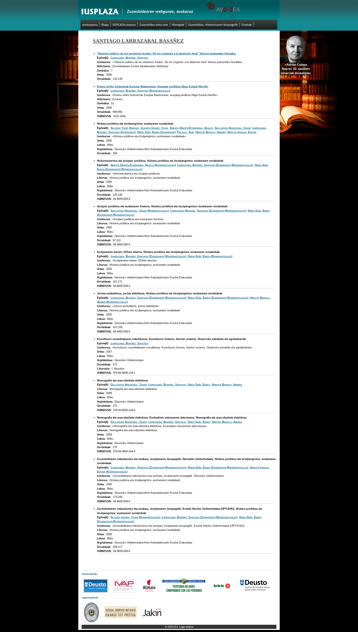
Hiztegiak (178, 25)
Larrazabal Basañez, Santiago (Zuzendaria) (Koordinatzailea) (215, 165)
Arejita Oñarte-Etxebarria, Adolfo (191, 128)
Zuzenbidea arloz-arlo (153, 25)
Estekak (247, 25)
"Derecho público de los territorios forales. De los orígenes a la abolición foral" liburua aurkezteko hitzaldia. (166, 53)
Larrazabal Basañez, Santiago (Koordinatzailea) (140, 90)
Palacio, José (185, 132)
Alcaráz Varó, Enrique (125, 128)
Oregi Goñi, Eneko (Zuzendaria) (156, 132)
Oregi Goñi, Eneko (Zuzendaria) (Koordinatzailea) (218, 297)
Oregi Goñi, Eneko (199, 384)
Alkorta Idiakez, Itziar (154, 128)
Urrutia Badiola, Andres (210, 132)
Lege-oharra (186, 627)
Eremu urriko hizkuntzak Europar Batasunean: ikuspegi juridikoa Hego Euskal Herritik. (152, 86)
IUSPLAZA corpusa (123, 25)
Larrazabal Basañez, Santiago (129, 57)
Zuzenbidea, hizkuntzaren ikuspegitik (213, 25)
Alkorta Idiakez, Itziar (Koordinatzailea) (135, 517)
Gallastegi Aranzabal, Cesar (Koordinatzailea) (140, 210)
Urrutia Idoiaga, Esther (241, 132)
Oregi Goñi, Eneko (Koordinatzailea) (210, 256)
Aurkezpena (90, 25)
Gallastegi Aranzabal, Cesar (233, 128)
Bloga (105, 25)
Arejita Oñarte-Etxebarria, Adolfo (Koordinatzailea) (143, 165)
